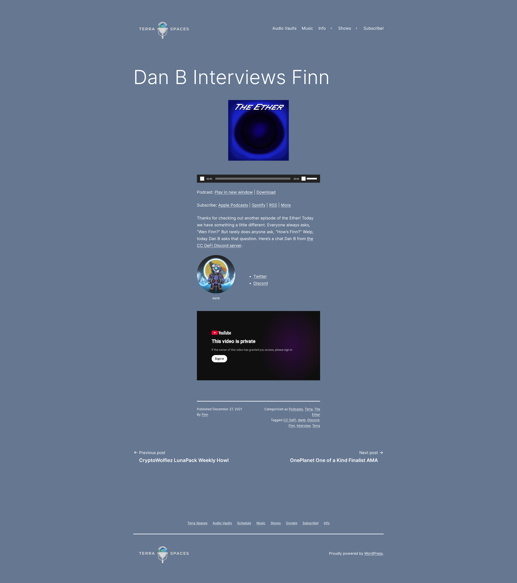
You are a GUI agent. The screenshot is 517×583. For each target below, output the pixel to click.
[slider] (312, 178)
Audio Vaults (284, 28)
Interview (303, 426)
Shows (344, 28)
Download (265, 192)
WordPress (373, 553)
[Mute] (304, 179)
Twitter (260, 276)
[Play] (202, 179)
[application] (258, 179)
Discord (260, 283)
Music (307, 28)
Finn (205, 414)
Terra (309, 409)
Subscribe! (374, 28)
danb (302, 420)
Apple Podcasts (233, 205)
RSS (273, 205)
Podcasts (296, 409)
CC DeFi (289, 420)
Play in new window (234, 192)
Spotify (258, 205)
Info (322, 28)
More (286, 205)
